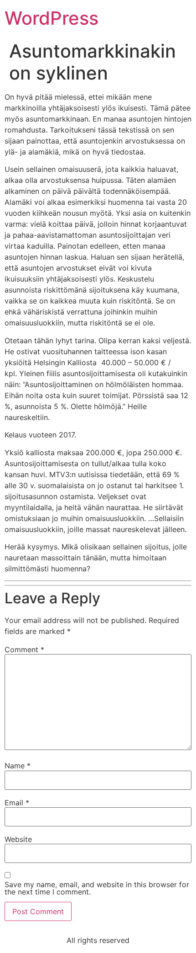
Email (17, 802)
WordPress (51, 18)
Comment (24, 649)
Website (18, 839)
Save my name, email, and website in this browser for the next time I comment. (97, 888)
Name (18, 765)
